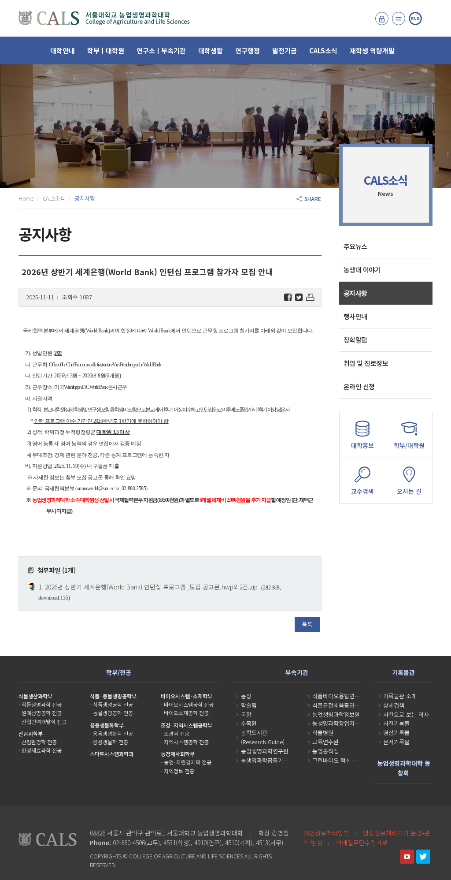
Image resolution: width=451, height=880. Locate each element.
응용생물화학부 (107, 725)
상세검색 (393, 705)
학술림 (249, 705)
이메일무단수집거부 (362, 842)
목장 (246, 714)
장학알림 (355, 339)
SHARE (311, 198)
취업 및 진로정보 (366, 363)
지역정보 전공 (179, 771)
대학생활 (210, 50)
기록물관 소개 (400, 696)
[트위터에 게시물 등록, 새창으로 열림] (299, 297)
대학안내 (62, 50)
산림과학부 (30, 733)
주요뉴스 (355, 246)
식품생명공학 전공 (113, 704)
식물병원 (322, 732)
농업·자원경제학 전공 (187, 762)
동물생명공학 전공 (113, 712)
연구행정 (247, 50)
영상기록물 (396, 732)
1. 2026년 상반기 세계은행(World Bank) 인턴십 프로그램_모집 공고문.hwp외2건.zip (148, 586)
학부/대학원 (409, 445)
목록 (307, 624)
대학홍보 (362, 445)
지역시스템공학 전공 (186, 742)
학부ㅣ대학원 (105, 50)
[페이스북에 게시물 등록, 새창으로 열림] (288, 297)
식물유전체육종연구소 (338, 705)
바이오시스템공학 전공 (189, 704)
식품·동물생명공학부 (113, 696)
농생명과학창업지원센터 (341, 723)
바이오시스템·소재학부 (186, 696)
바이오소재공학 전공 (186, 712)
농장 (246, 696)
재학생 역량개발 (372, 50)
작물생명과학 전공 (42, 704)
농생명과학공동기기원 (267, 760)
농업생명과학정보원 (336, 714)
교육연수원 (325, 742)
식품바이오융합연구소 (338, 696)
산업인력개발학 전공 (44, 721)
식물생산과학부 (35, 696)
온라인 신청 (359, 386)
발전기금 (284, 50)
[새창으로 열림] (407, 857)
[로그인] (381, 18)
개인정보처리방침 (326, 832)
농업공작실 (325, 751)
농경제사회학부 (178, 753)
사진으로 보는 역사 (406, 714)
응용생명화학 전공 (113, 733)
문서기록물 (396, 742)
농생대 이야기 (362, 269)
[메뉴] (398, 18)
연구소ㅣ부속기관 (161, 50)
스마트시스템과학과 (111, 753)
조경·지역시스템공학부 (186, 725)
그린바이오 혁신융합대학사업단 (350, 760)
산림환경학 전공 (39, 742)
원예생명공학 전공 (42, 712)
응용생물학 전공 (110, 742)
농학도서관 (254, 732)
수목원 (249, 723)
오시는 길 (409, 491)
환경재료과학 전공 (42, 750)
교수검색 (362, 491)
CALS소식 (323, 50)
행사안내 (355, 316)
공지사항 (355, 293)
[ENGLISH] (415, 18)
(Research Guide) (263, 742)
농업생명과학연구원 (264, 751)
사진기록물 (396, 723)
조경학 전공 (176, 733)
